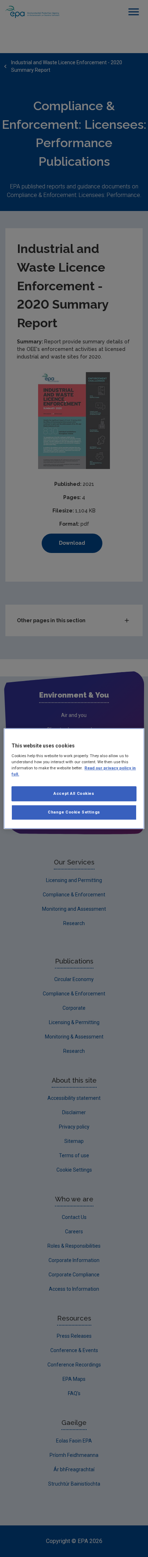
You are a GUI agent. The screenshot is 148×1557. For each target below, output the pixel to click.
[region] (74, 778)
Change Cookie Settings (74, 812)
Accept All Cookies (74, 793)
